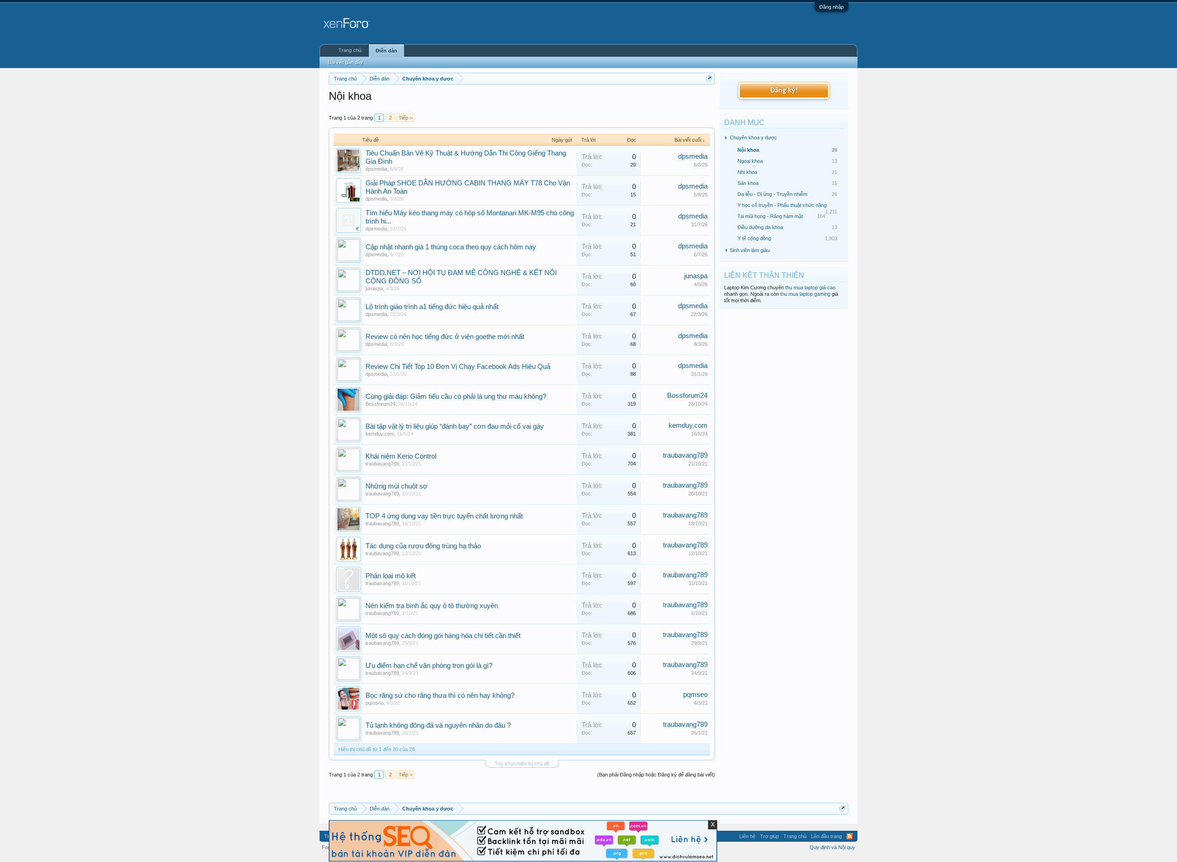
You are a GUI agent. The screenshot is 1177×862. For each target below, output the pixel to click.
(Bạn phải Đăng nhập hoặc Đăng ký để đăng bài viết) (656, 774)
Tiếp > (405, 118)
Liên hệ (747, 836)
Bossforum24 (380, 404)
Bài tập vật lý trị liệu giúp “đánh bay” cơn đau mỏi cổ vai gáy (455, 426)
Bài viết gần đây (345, 62)
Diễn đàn (386, 50)
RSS (849, 836)
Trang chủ (349, 50)
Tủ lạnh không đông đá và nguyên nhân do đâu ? (438, 725)
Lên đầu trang (826, 836)
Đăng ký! (784, 90)
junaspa (374, 288)
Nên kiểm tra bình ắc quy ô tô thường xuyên (432, 605)
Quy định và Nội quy (832, 847)
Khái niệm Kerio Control (401, 456)
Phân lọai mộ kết (391, 576)
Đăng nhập (831, 7)
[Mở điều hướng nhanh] (709, 78)
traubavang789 (382, 463)
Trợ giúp (769, 836)
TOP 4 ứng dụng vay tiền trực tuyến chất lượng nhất (444, 516)
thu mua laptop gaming (805, 294)
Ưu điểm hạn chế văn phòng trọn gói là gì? (429, 665)
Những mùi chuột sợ (397, 486)
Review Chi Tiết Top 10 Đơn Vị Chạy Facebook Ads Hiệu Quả (458, 366)
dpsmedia (376, 169)
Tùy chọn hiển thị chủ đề (522, 763)
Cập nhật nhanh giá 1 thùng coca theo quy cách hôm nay (451, 247)
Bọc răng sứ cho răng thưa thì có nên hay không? (440, 695)
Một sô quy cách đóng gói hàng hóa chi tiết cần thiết (443, 635)
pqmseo (374, 703)
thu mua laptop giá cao (810, 287)
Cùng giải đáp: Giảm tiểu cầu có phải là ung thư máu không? (456, 396)
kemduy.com (380, 434)
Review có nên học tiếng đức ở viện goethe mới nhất (445, 336)
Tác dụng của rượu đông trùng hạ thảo (423, 546)
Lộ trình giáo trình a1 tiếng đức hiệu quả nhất (432, 306)
